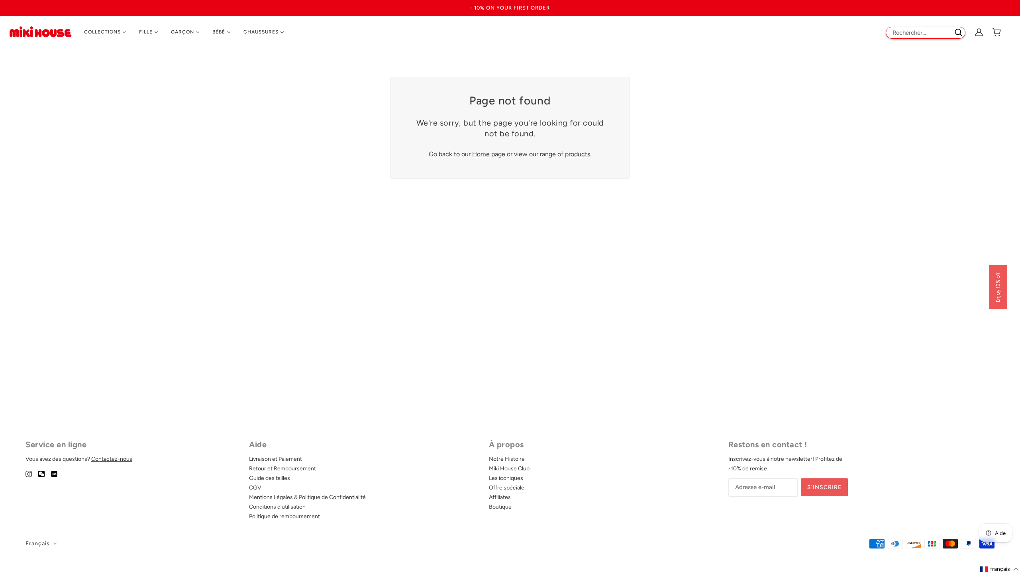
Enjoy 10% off (997, 287)
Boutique (500, 506)
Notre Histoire (507, 459)
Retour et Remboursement (282, 468)
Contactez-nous (111, 459)
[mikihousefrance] (40, 31)
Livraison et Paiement (275, 459)
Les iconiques (506, 478)
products (577, 154)
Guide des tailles (269, 478)
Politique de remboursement (284, 516)
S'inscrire (824, 487)
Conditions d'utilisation (277, 506)
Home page (488, 154)
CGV (255, 487)
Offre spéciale (506, 487)
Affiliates (500, 497)
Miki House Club (509, 468)
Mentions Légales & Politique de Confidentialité (307, 497)
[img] (28, 474)
